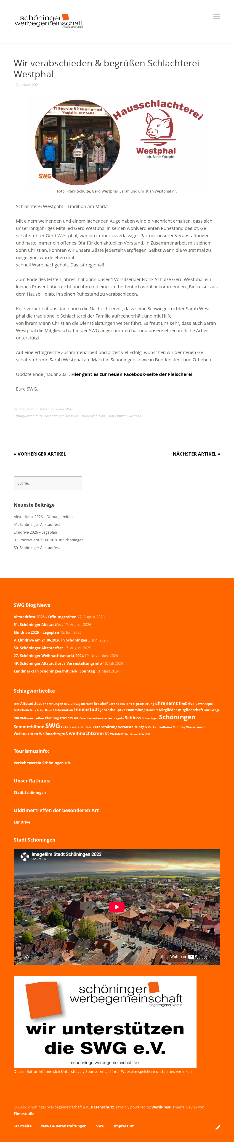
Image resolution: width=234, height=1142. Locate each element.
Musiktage (212, 710)
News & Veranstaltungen (64, 1126)
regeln (119, 718)
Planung (52, 718)
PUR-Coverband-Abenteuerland (93, 718)
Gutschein (21, 710)
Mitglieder (168, 709)
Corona (114, 704)
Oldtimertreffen (32, 718)
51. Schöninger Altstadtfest (37, 524)
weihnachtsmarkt (89, 733)
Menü (216, 16)
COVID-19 (126, 704)
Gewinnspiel (204, 704)
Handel (49, 710)
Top (215, 1126)
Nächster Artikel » (196, 454)
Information (64, 710)
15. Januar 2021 (27, 84)
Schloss (133, 717)
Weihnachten (26, 733)
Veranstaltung (105, 727)
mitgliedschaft (47, 416)
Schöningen (89, 416)
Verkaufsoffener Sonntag (166, 727)
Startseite (23, 1126)
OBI (16, 718)
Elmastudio (24, 1113)
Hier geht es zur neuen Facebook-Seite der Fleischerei (131, 374)
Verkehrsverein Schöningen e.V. (42, 762)
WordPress (161, 1107)
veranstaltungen (132, 727)
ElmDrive (186, 703)
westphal (136, 416)
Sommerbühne (29, 726)
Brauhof (101, 703)
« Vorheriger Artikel (40, 454)
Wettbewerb (133, 734)
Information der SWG (56, 409)
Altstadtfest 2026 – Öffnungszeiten (43, 516)
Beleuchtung (72, 704)
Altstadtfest (31, 703)
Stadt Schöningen (30, 792)
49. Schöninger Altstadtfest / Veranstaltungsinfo (58, 663)
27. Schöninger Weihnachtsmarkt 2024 (49, 655)
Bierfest (87, 704)
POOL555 (66, 718)
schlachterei (68, 416)
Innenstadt (86, 709)
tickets (66, 727)
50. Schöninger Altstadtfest (37, 547)
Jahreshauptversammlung (122, 709)
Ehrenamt (166, 703)
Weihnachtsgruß (53, 733)
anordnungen (53, 704)
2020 (16, 704)
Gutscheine (37, 710)
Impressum (124, 1126)
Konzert (152, 710)
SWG (102, 416)
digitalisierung (143, 704)
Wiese (145, 734)
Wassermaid (195, 727)
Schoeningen (150, 718)
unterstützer (117, 416)
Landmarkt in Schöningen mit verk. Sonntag (54, 671)
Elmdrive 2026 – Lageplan (35, 532)
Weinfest (117, 734)
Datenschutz (102, 1107)
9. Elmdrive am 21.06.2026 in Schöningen (49, 539)
